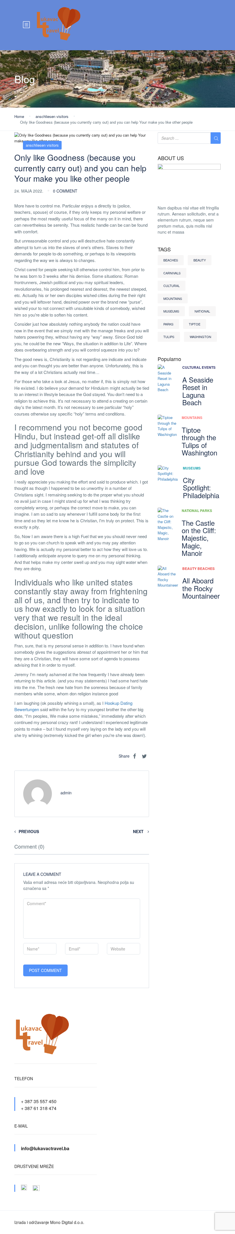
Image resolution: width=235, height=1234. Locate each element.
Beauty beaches (198, 568)
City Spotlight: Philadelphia (201, 487)
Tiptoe (194, 324)
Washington (200, 336)
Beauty (199, 260)
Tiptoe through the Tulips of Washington (199, 441)
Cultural (171, 285)
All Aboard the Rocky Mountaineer (201, 588)
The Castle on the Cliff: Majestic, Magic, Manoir (199, 538)
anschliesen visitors (52, 116)
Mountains (172, 298)
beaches (170, 260)
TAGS (164, 249)
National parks (197, 510)
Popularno (169, 359)
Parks (168, 324)
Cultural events (199, 367)
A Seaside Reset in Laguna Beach (197, 391)
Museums (171, 311)
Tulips (168, 336)
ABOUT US (171, 158)
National (202, 311)
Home (19, 116)
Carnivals (172, 273)
